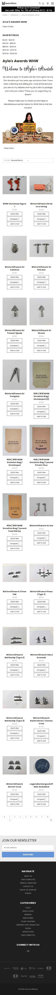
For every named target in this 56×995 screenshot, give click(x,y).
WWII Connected (28, 879)
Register (32, 890)
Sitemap (28, 893)
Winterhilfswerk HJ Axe (41, 525)
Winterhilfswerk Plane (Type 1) (41, 593)
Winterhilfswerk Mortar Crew (14, 785)
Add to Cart (14, 224)
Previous (4, 992)
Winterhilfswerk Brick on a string (41, 205)
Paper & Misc (8, 26)
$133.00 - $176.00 (9, 50)
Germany (28, 914)
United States (28, 932)
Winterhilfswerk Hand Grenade (41, 656)
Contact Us (28, 886)
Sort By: (7, 160)
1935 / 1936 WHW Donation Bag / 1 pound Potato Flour (41, 462)
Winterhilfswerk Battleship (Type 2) (15, 656)
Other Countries (28, 921)
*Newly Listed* (28, 911)
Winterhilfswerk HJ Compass (14, 395)
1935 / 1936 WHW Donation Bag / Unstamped (15, 462)
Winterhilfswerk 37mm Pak (14, 593)
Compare (14, 219)
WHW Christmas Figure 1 (14, 205)
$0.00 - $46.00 (9, 40)
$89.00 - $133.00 (9, 46)
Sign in (23, 890)
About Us (28, 876)
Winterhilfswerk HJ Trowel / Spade (14, 331)
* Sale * (28, 908)
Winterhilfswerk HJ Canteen (14, 268)
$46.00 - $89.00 (9, 43)
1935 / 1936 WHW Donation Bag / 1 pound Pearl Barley (14, 528)
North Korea (28, 918)
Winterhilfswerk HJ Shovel (41, 331)
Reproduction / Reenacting (28, 925)
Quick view (14, 214)
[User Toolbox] (43, 3)
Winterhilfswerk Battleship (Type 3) (15, 719)
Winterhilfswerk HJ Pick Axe (41, 268)
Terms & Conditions (28, 883)
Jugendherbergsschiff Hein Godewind (41, 785)
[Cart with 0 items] (47, 3)
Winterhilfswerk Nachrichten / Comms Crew (41, 721)
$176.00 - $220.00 (10, 53)
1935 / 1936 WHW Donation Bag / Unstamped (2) (41, 396)
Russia (28, 928)
